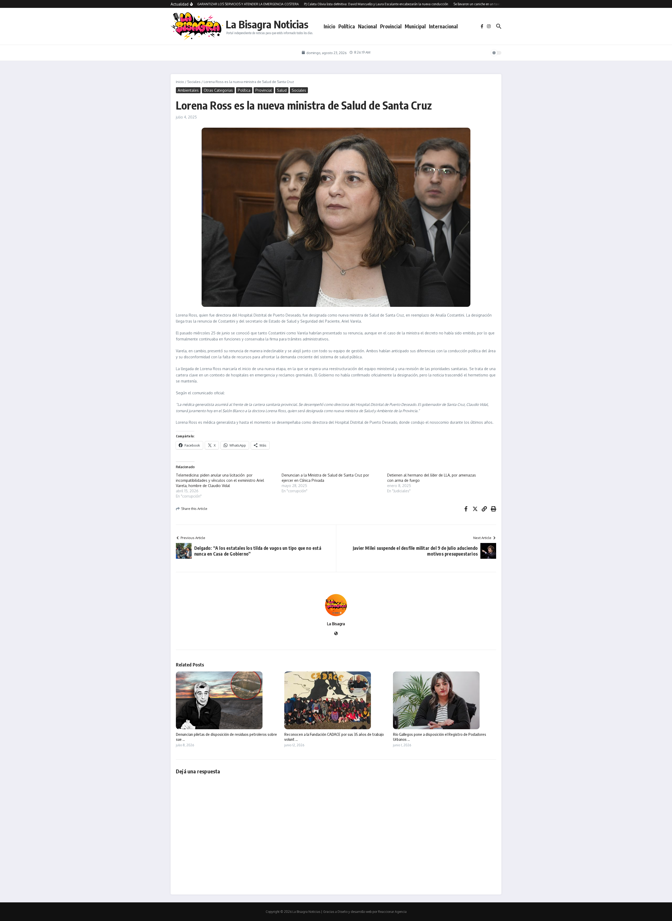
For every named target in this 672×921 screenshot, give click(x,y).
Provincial (391, 26)
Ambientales (188, 90)
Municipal (415, 26)
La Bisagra (336, 623)
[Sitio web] (336, 634)
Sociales (194, 82)
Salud (282, 90)
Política (346, 26)
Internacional (443, 26)
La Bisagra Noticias (267, 24)
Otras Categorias (218, 90)
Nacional (367, 26)
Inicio (329, 26)
